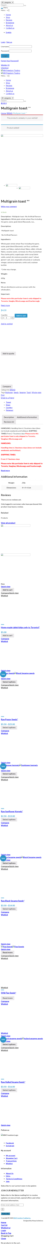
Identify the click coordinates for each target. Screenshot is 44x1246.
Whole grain (36, 392)
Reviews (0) (9, 422)
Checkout (5, 68)
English (8, 32)
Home (3, 113)
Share (8, 405)
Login (3, 1231)
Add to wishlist (7, 324)
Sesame (22, 392)
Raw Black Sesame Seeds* (12, 901)
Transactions (11, 1161)
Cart (4, 1225)
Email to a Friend (7, 398)
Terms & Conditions (14, 1179)
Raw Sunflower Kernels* (12, 811)
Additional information (27, 417)
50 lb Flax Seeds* (8, 993)
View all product (8, 523)
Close (3, 1239)
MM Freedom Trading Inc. (22, 1218)
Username (5, 46)
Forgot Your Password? (10, 61)
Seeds (16, 392)
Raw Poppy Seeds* (9, 719)
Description (9, 417)
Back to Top (6, 1233)
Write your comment (9, 206)
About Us (9, 1173)
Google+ (9, 407)
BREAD (9, 113)
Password (5, 51)
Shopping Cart (11, 1158)
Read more (5, 305)
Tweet (8, 402)
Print (2, 395)
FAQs (8, 1176)
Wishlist (5, 65)
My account (10, 1155)
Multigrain (9, 392)
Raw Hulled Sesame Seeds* (13, 1082)
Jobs (8, 1181)
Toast (29, 392)
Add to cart (21, 316)
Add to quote (8, 354)
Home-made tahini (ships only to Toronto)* (20, 627)
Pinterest (9, 410)
